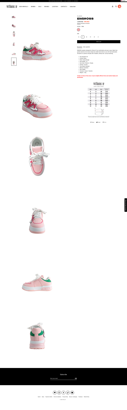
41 (98, 36)
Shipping (78, 23)
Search (39, 396)
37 (82, 36)
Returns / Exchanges (73, 396)
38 (86, 36)
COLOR (80, 26)
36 (78, 36)
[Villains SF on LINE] (55, 392)
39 (90, 36)
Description (79, 47)
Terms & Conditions (57, 396)
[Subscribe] (76, 378)
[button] (124, 0)
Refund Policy (86, 396)
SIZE (78, 33)
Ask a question (86, 47)
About (43, 396)
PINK (78, 29)
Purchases (81, 396)
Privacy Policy (65, 396)
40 (94, 36)
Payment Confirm (48, 396)
